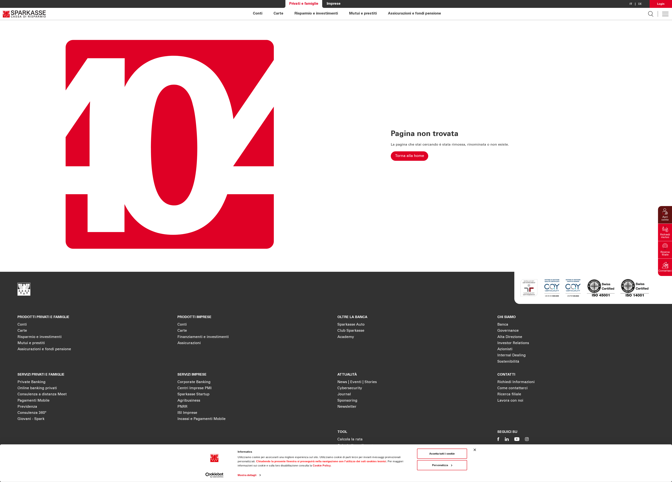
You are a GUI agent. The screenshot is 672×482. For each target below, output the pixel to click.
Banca (502, 325)
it (631, 4)
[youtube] (516, 439)
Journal (344, 394)
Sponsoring (347, 401)
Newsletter (346, 407)
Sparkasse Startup (193, 394)
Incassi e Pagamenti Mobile (201, 419)
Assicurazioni (189, 343)
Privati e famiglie (303, 4)
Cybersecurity (349, 388)
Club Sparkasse (350, 331)
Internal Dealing (511, 355)
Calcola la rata (350, 439)
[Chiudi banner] (475, 450)
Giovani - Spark (31, 419)
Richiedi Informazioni (516, 382)
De (640, 4)
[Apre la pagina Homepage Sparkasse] (24, 14)
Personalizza (440, 464)
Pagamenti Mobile (34, 401)
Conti (257, 14)
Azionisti (504, 349)
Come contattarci (512, 388)
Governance (508, 331)
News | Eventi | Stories (357, 382)
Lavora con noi (510, 401)
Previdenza (27, 407)
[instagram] (527, 439)
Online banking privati (37, 388)
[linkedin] (507, 439)
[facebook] (498, 439)
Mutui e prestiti (363, 14)
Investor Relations (513, 343)
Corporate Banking (194, 382)
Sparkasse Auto (351, 325)
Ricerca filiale (509, 394)
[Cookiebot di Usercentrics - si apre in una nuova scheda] (214, 475)
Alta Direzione (509, 337)
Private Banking (32, 382)
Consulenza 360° (32, 413)
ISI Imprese (187, 413)
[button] (665, 215)
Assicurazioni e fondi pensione (414, 14)
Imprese (334, 4)
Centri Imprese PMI (194, 388)
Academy (345, 337)
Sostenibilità (508, 362)
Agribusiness (188, 401)
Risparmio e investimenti (316, 14)
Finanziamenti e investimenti (203, 337)
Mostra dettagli (247, 475)
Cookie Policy (322, 465)
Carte (278, 14)
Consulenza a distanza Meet (42, 394)
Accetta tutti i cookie (442, 453)
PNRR (182, 407)
